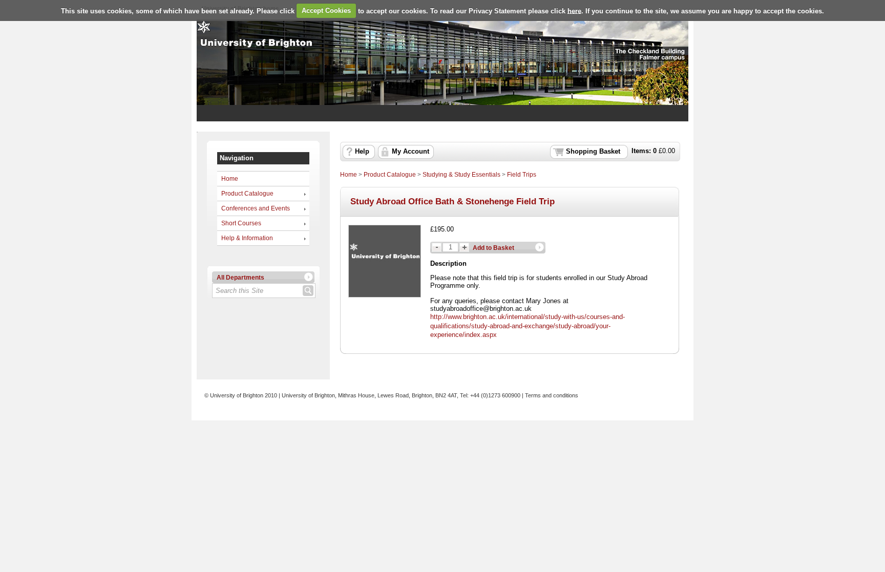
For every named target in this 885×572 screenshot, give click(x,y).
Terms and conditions (551, 395)
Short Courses (241, 223)
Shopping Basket (593, 151)
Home (229, 179)
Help (362, 151)
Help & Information (247, 238)
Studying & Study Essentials (461, 175)
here (574, 10)
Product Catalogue (247, 193)
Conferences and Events (255, 208)
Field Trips (521, 175)
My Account (410, 151)
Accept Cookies (326, 10)
